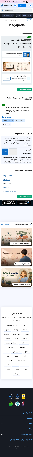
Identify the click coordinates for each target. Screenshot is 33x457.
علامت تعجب (21, 361)
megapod (6, 179)
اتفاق (26, 352)
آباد (25, 356)
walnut (26, 334)
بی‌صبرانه (17, 369)
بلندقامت (7, 369)
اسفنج (16, 356)
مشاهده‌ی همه (5, 224)
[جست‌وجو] (3, 10)
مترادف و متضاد (27, 15)
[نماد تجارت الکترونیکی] (17, 396)
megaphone (7, 175)
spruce (6, 334)
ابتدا (8, 356)
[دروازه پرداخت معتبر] (23, 396)
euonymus (16, 334)
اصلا (7, 352)
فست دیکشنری (12, 446)
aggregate (11, 347)
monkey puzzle (12, 325)
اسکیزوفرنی (16, 352)
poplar (25, 330)
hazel (25, 339)
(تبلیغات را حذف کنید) (21, 60)
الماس (10, 361)
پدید (16, 374)
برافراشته (24, 365)
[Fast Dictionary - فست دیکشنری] (6, 5)
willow (8, 339)
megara (6, 187)
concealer (22, 347)
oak (24, 325)
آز (15, 365)
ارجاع (18, 15)
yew (16, 339)
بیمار (26, 369)
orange (16, 330)
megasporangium (9, 191)
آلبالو (7, 365)
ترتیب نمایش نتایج (6, 15)
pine (7, 330)
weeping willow (11, 343)
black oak (24, 343)
